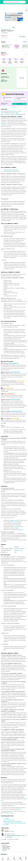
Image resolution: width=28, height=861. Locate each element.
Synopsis (12, 114)
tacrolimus (17, 526)
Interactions (7, 114)
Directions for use (14, 111)
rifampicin (12, 520)
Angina (5, 171)
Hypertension (5, 32)
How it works (7, 111)
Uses (2, 111)
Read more (4, 850)
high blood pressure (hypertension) (11, 169)
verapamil (14, 523)
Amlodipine (3, 123)
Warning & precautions (10, 112)
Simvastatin (20, 529)
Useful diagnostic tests (20, 114)
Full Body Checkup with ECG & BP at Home (13, 821)
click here (12, 805)
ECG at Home (6, 818)
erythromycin (17, 520)
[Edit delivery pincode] (26, 54)
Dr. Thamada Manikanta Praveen (13, 835)
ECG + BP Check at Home (9, 819)
